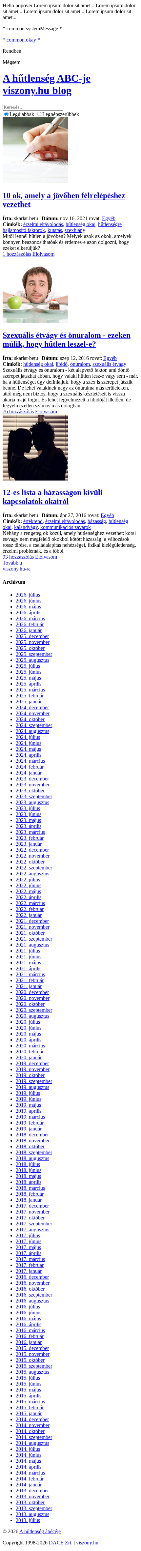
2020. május (28, 1034)
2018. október (30, 1146)
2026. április (28, 612)
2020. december (32, 992)
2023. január (29, 844)
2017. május (28, 1247)
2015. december (32, 1348)
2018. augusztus (32, 1158)
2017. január (29, 1271)
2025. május (28, 678)
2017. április (28, 1253)
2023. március (30, 832)
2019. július (28, 1093)
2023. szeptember (34, 796)
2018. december (32, 1134)
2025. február (30, 695)
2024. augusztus (32, 731)
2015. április (28, 1395)
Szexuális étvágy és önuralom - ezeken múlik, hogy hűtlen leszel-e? (67, 339)
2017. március (30, 1259)
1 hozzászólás (17, 254)
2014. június (28, 1455)
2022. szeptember (34, 867)
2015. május (28, 1389)
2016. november (33, 1283)
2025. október (30, 648)
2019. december (32, 1063)
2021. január (29, 986)
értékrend (33, 521)
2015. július (28, 1378)
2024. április (28, 755)
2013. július (28, 1520)
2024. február (30, 767)
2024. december (32, 707)
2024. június (28, 743)
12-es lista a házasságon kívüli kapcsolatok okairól (53, 497)
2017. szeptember (34, 1223)
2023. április (28, 826)
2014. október (30, 1431)
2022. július (28, 879)
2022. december (32, 850)
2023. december (32, 778)
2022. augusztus (32, 873)
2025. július (28, 666)
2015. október (30, 1360)
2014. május (28, 1461)
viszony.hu (87, 1542)
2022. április (28, 897)
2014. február (30, 1478)
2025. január (29, 701)
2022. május (28, 891)
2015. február (30, 1407)
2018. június (28, 1170)
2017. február (30, 1265)
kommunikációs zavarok (65, 527)
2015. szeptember (34, 1366)
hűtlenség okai (80, 224)
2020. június (28, 1028)
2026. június (28, 600)
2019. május (28, 1105)
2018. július (28, 1164)
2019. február (30, 1123)
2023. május (28, 820)
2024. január (29, 773)
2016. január (29, 1342)
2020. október (30, 1004)
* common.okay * (21, 40)
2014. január (29, 1484)
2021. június (28, 956)
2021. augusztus (32, 945)
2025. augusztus (32, 660)
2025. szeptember (34, 654)
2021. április (28, 968)
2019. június (28, 1099)
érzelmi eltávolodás (43, 224)
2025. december (32, 636)
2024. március (30, 761)
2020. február (30, 1051)
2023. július (28, 808)
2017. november (33, 1211)
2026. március (30, 618)
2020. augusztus (32, 1016)
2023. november (33, 784)
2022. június (28, 885)
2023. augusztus (32, 802)
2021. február (30, 980)
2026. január (29, 630)
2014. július (28, 1449)
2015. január (29, 1413)
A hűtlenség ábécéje (40, 1531)
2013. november (33, 1496)
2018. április (28, 1182)
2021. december (32, 921)
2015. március (30, 1401)
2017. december (32, 1206)
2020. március (30, 1045)
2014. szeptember (34, 1437)
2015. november (33, 1354)
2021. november (33, 927)
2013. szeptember (34, 1508)
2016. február (30, 1336)
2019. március (30, 1117)
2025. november (33, 642)
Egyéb (108, 218)
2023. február (30, 838)
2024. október (30, 719)
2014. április (28, 1467)
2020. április (28, 1039)
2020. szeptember (34, 1010)
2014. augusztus (32, 1443)
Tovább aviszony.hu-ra (16, 565)
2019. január (29, 1128)
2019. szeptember (34, 1081)
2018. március (30, 1188)
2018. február (30, 1194)
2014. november (33, 1425)
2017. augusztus (32, 1229)
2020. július (28, 1022)
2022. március (30, 903)
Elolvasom (43, 254)
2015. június (28, 1384)
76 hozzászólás (18, 411)
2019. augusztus (32, 1087)
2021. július (28, 950)
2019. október (30, 1075)
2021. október (30, 933)
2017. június (28, 1241)
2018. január (29, 1200)
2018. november (33, 1140)
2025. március (30, 689)
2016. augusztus (32, 1300)
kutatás (55, 230)
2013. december (32, 1490)
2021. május (28, 962)
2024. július (28, 737)
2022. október (30, 861)
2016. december (32, 1277)
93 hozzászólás (18, 557)
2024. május (28, 749)
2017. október (30, 1217)
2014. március (30, 1473)
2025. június (28, 672)
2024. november (33, 713)
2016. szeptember (34, 1295)
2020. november (33, 998)
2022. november (33, 856)
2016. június (28, 1312)
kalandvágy (26, 527)
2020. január (29, 1057)
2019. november (33, 1069)
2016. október (30, 1289)
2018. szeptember (34, 1152)
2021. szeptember (34, 939)
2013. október (30, 1502)
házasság (97, 521)
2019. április (28, 1111)
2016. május (28, 1318)
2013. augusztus (32, 1514)
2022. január (29, 915)
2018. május (28, 1176)
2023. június (28, 814)
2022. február (30, 909)
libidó (62, 364)
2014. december (32, 1419)
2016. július (28, 1306)
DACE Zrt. (60, 1542)
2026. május (28, 606)
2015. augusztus (32, 1372)
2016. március (30, 1330)
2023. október (30, 790)
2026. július (28, 595)
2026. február (30, 624)
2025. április (28, 684)
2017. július (28, 1235)
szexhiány (75, 230)
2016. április (28, 1324)
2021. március (30, 974)
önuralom (80, 364)
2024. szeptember (34, 725)
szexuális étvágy (109, 364)
